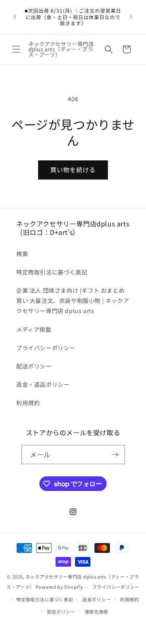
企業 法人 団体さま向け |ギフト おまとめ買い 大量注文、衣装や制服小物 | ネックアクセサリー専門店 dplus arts (72, 300)
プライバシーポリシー (45, 348)
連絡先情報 (97, 611)
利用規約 (28, 403)
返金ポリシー (96, 599)
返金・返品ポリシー (42, 384)
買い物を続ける (73, 169)
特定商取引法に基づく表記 (51, 272)
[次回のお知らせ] (131, 17)
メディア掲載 (34, 329)
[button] (16, 49)
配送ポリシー (34, 366)
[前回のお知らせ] (15, 17)
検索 (22, 254)
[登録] (116, 454)
